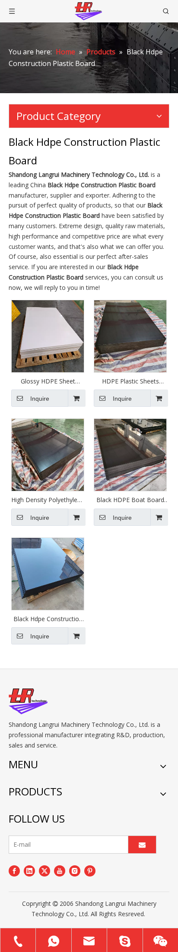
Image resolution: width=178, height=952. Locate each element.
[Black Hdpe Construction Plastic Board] (48, 573)
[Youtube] (59, 870)
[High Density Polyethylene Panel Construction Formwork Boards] (48, 454)
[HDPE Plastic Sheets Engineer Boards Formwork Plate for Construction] (130, 335)
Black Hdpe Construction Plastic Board (48, 619)
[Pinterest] (89, 870)
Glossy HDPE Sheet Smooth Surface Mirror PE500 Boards (48, 381)
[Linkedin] (29, 870)
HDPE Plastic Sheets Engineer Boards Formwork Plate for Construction (130, 381)
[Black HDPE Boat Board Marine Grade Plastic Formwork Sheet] (130, 454)
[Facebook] (14, 870)
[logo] (28, 701)
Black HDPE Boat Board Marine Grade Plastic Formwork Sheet (130, 500)
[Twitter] (44, 870)
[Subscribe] (142, 845)
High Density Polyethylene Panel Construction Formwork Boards (47, 500)
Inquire (39, 398)
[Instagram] (74, 870)
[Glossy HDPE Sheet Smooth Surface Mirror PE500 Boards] (48, 335)
